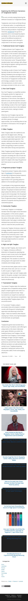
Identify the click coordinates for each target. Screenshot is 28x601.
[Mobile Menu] (26, 3)
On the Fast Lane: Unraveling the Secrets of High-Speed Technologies (14, 507)
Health (2, 569)
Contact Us (7, 595)
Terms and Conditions (11, 596)
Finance (3, 567)
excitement (9, 173)
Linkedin (21, 581)
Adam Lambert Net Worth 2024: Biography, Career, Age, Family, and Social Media (14, 409)
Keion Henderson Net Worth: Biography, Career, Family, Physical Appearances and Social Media (14, 434)
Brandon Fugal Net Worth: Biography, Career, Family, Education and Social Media (14, 458)
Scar (16, 356)
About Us (13, 595)
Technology (4, 573)
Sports (2, 571)
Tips (2, 575)
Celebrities (3, 566)
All (20, 356)
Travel (2, 576)
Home (2, 564)
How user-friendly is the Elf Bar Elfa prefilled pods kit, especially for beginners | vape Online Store (14, 530)
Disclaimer (19, 595)
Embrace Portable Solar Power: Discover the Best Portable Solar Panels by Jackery (14, 483)
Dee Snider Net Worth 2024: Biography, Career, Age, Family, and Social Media (14, 385)
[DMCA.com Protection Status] (5, 586)
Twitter (9, 581)
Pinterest (15, 581)
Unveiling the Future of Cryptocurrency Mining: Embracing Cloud (14, 555)
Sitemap (19, 596)
